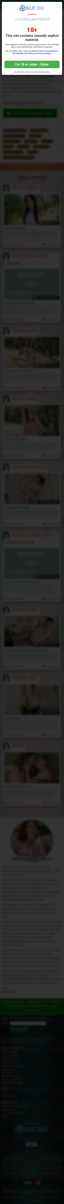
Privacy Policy (44, 53)
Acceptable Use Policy (23, 53)
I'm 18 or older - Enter (32, 64)
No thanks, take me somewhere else (32, 72)
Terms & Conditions (48, 51)
